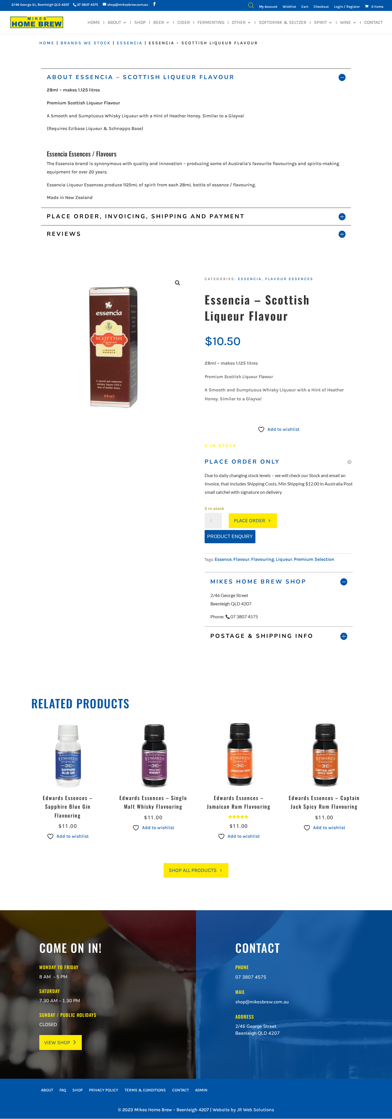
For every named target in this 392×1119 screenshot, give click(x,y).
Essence (223, 559)
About (114, 22)
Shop (140, 22)
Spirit (320, 22)
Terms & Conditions (145, 1090)
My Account (268, 7)
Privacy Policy (103, 1090)
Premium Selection (314, 559)
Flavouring (262, 559)
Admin (201, 1090)
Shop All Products (193, 870)
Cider (183, 22)
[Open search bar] (251, 7)
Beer (158, 22)
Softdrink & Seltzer (282, 22)
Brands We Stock (86, 43)
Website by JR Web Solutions (243, 1109)
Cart (304, 7)
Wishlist (289, 7)
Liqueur (284, 559)
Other (239, 22)
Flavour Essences (289, 279)
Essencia (130, 43)
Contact (373, 22)
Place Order (249, 520)
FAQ (62, 1090)
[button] (177, 283)
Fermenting (210, 22)
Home (94, 22)
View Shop (57, 1042)
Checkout (321, 7)
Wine (345, 22)
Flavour (241, 559)
